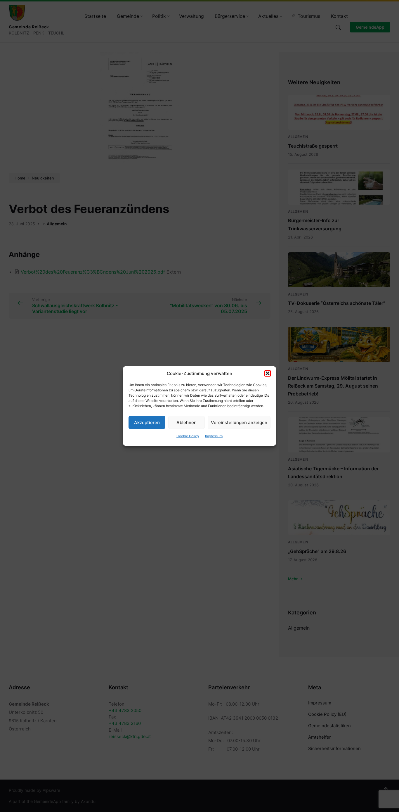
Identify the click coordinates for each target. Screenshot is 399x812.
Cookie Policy (187, 436)
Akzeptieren (147, 422)
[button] (267, 373)
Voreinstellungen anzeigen (239, 422)
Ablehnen (186, 422)
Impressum (214, 436)
